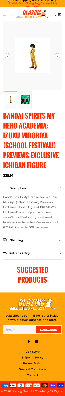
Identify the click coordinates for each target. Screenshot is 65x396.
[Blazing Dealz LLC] (33, 14)
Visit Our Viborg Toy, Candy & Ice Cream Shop (34, 5)
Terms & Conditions (32, 369)
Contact (32, 375)
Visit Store (32, 351)
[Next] (57, 55)
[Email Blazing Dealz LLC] (36, 342)
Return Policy (32, 363)
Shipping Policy (32, 357)
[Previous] (7, 55)
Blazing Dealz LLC (24, 391)
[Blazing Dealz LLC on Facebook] (29, 342)
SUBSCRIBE (48, 329)
